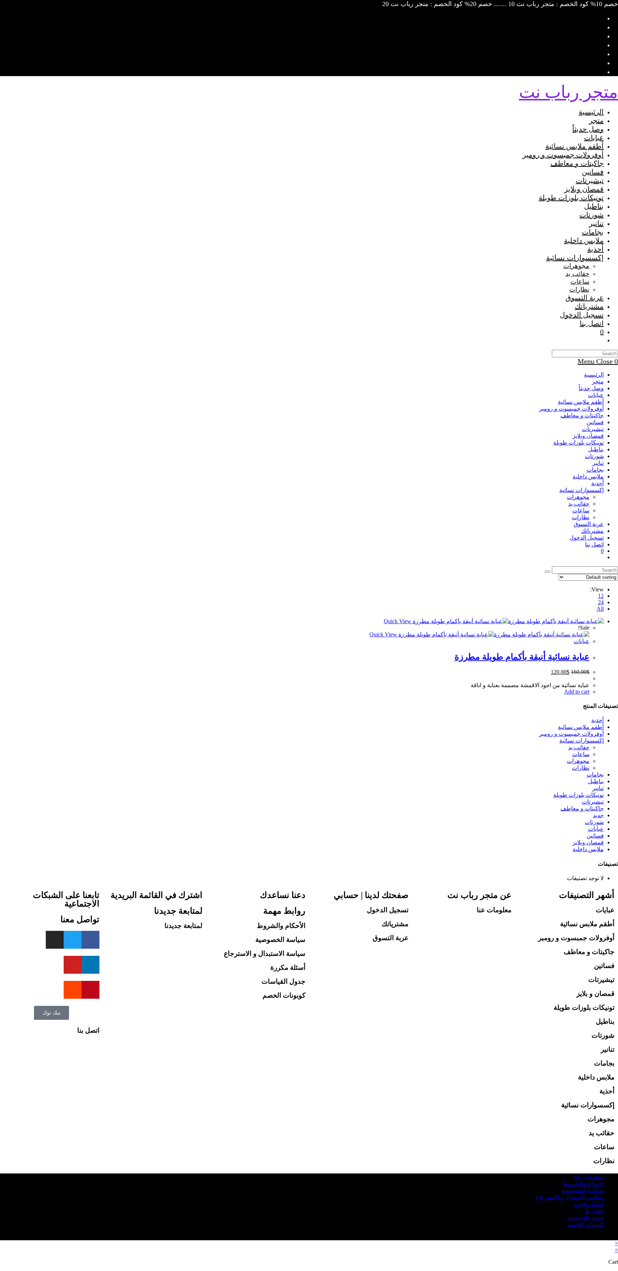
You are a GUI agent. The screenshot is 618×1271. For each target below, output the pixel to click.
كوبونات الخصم (284, 995)
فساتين (595, 422)
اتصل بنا (594, 544)
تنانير (598, 463)
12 (601, 596)
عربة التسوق (390, 938)
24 (601, 602)
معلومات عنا (494, 910)
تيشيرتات (593, 429)
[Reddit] (73, 990)
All (600, 609)
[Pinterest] (90, 990)
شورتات (594, 456)
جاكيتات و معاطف (582, 415)
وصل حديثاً (591, 388)
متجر (598, 381)
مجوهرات (578, 497)
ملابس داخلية (588, 476)
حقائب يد (578, 504)
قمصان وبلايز (588, 436)
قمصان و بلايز (595, 993)
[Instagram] (55, 940)
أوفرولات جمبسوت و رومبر (571, 409)
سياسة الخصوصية (280, 939)
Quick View (398, 621)
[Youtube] (73, 965)
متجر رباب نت (568, 92)
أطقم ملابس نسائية (581, 402)
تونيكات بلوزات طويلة (578, 443)
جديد (598, 815)
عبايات (596, 395)
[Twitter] (73, 940)
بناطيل (596, 449)
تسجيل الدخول (387, 910)
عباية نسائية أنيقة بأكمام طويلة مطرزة (522, 656)
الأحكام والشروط (281, 925)
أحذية (597, 483)
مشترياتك (592, 531)
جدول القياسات (283, 981)
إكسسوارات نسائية (581, 490)
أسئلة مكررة (287, 967)
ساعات (580, 510)
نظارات (580, 517)
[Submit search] (547, 572)
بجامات (595, 470)
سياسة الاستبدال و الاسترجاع (264, 953)
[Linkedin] (90, 965)
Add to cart (576, 692)
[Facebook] (90, 940)
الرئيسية (594, 375)
